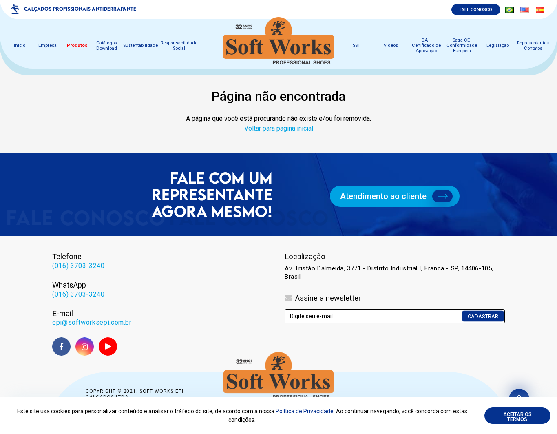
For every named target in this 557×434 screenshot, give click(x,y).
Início (19, 45)
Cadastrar (483, 316)
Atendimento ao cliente (383, 196)
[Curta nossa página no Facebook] (61, 346)
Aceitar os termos (517, 417)
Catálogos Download (106, 46)
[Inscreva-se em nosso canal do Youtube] (108, 346)
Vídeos (391, 45)
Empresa (47, 45)
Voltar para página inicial (278, 128)
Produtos (77, 45)
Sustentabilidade (140, 45)
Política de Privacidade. (305, 411)
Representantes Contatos (533, 46)
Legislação (497, 45)
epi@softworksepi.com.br (92, 322)
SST (356, 45)
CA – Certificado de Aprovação (426, 45)
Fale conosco (476, 9)
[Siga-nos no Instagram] (84, 346)
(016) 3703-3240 (78, 266)
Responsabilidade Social (179, 46)
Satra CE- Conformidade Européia (461, 45)
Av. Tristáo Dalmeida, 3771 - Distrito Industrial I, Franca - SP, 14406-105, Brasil (389, 272)
